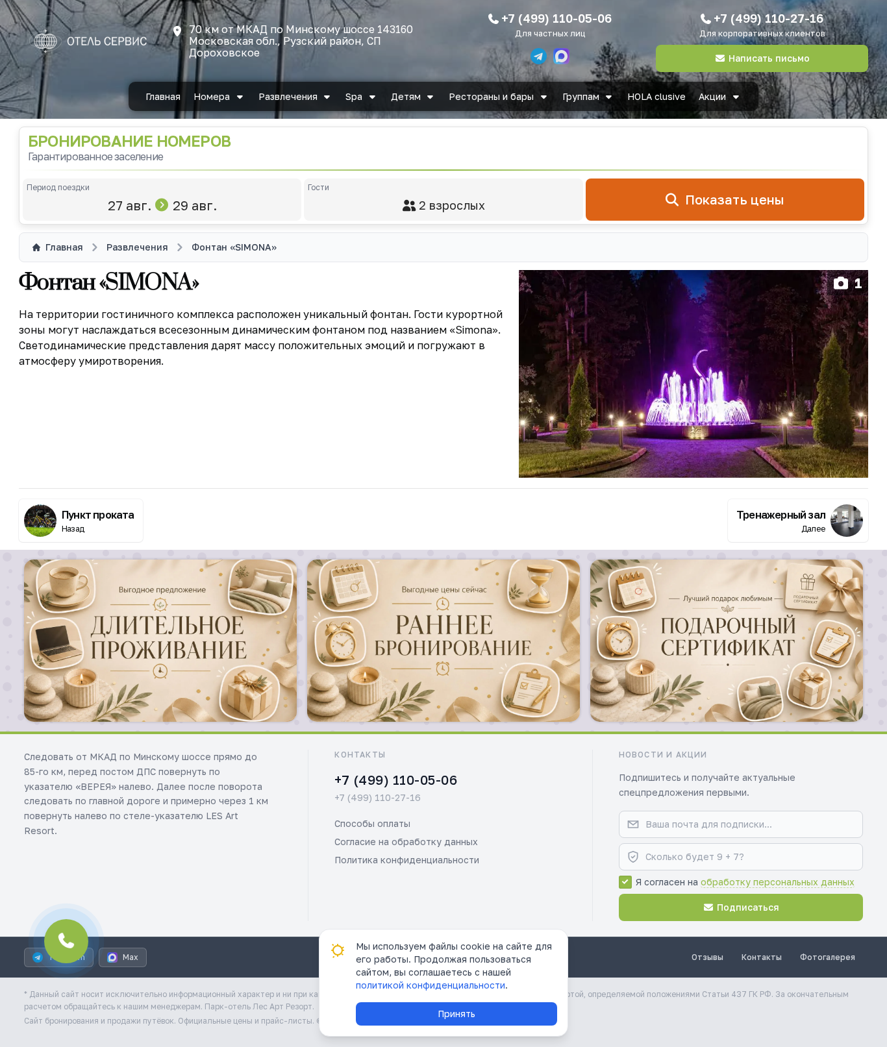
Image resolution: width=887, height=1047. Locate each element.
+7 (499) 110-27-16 (768, 18)
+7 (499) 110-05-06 (556, 18)
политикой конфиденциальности (430, 985)
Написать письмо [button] (769, 58)
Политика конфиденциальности (406, 859)
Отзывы (707, 957)
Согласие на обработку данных (406, 841)
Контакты (762, 957)
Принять (456, 1013)
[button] (160, 641)
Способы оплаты (372, 823)
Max (130, 957)
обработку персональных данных (778, 881)
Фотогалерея (827, 957)
